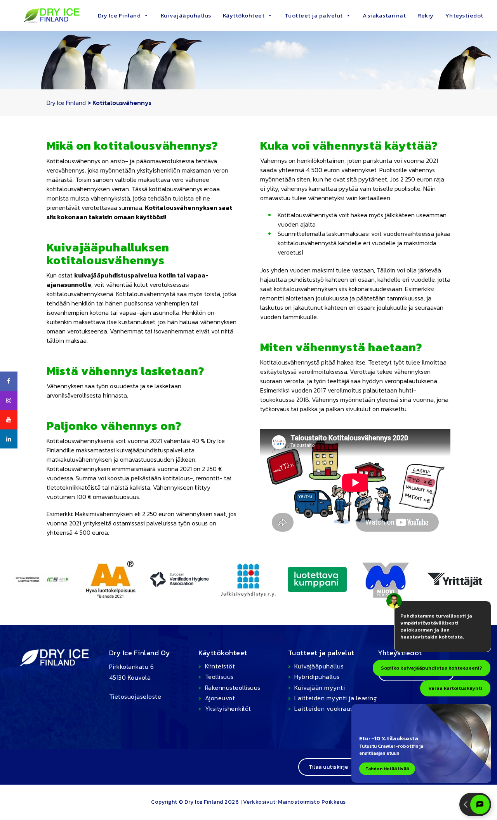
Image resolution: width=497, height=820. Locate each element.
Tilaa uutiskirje (328, 767)
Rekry (425, 15)
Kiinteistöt (220, 666)
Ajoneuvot (220, 698)
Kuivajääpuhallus (186, 15)
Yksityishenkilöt (228, 708)
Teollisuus (219, 676)
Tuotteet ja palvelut (314, 15)
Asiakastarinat (384, 15)
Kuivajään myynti (319, 687)
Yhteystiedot (464, 15)
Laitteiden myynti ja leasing (335, 698)
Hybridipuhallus (317, 676)
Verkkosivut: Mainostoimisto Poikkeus (294, 802)
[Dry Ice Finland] (43, 15)
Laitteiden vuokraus (323, 708)
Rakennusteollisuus (233, 687)
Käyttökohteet (244, 15)
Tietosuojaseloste (135, 696)
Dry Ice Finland (119, 15)
